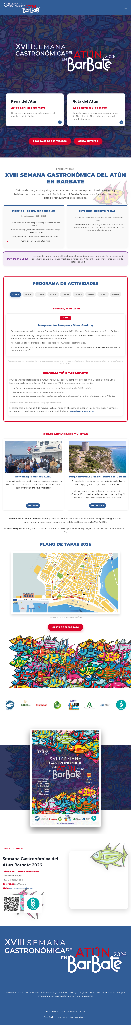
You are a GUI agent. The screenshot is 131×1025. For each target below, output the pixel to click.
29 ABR (65, 294)
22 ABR (15, 294)
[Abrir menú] (125, 8)
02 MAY (103, 294)
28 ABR (53, 294)
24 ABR (28, 294)
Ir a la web (33, 506)
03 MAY (115, 294)
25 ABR (40, 294)
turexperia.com (78, 1017)
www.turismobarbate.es (21, 888)
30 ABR (78, 294)
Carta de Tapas (88, 141)
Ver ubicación (97, 506)
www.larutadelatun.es (82, 411)
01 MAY (91, 294)
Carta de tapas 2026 (65, 627)
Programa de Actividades (50, 141)
